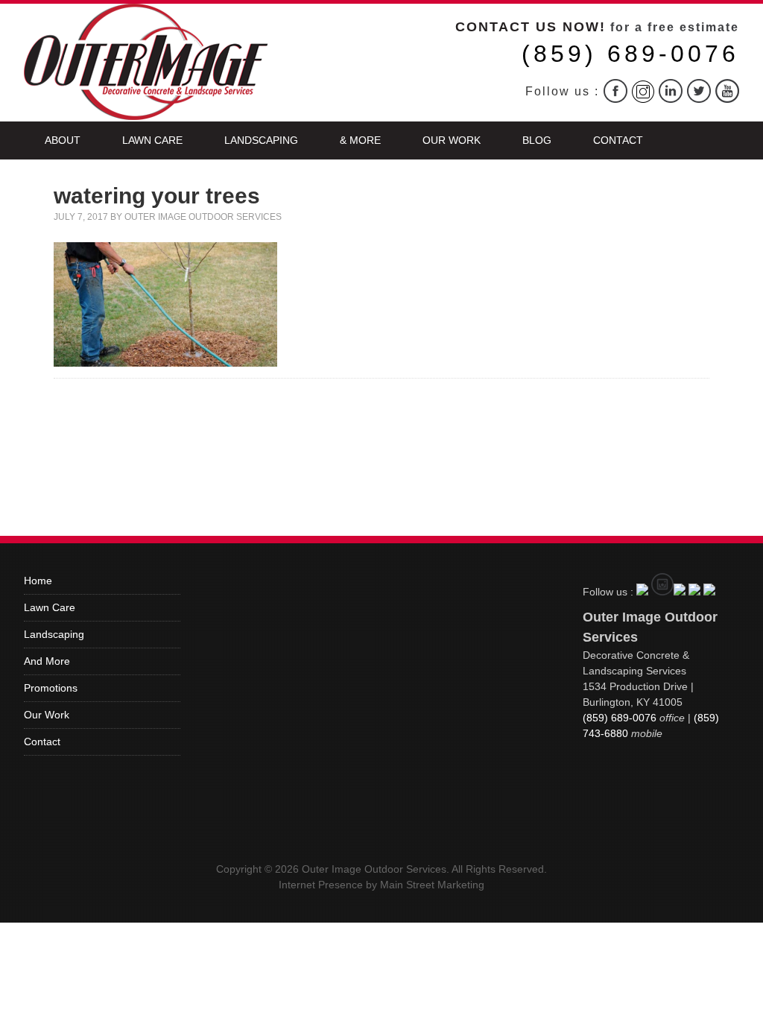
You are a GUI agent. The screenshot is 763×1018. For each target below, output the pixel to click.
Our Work (451, 140)
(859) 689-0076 (630, 53)
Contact (618, 140)
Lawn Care (152, 140)
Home (38, 581)
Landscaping (261, 140)
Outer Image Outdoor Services (203, 217)
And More (47, 661)
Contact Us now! (530, 26)
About (62, 140)
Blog (536, 140)
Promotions (50, 688)
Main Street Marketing (432, 885)
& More (360, 140)
